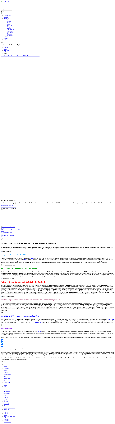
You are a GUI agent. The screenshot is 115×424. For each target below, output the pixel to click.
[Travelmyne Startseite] (5, 1)
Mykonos (3, 231)
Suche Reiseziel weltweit (7, 205)
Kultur (15, 56)
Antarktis (9, 21)
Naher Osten (10, 31)
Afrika (8, 19)
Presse (5, 415)
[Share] (57, 345)
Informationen (36, 56)
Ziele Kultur (20, 56)
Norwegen (6, 409)
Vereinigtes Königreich (9, 408)
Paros (2, 234)
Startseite (6, 47)
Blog (5, 39)
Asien (8, 24)
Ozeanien (9, 34)
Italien (5, 395)
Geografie (3, 56)
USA (5, 405)
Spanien (6, 400)
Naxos (2, 237)
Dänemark (6, 404)
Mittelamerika (10, 29)
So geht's (6, 17)
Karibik (9, 28)
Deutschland (7, 391)
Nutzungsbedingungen (9, 416)
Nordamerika (10, 32)
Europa (8, 26)
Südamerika (10, 35)
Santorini (3, 228)
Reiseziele (6, 420)
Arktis (8, 22)
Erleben (25, 56)
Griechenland (7, 50)
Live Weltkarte (7, 422)
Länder (5, 36)
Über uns (6, 412)
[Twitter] (57, 343)
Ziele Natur (11, 56)
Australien (9, 25)
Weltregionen (7, 18)
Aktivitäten (30, 56)
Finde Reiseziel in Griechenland (8, 207)
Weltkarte (6, 38)
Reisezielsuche (7, 15)
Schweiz (6, 397)
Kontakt (6, 413)
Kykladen (6, 51)
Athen (39, 331)
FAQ (5, 417)
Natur (7, 56)
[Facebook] (57, 340)
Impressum (6, 419)
